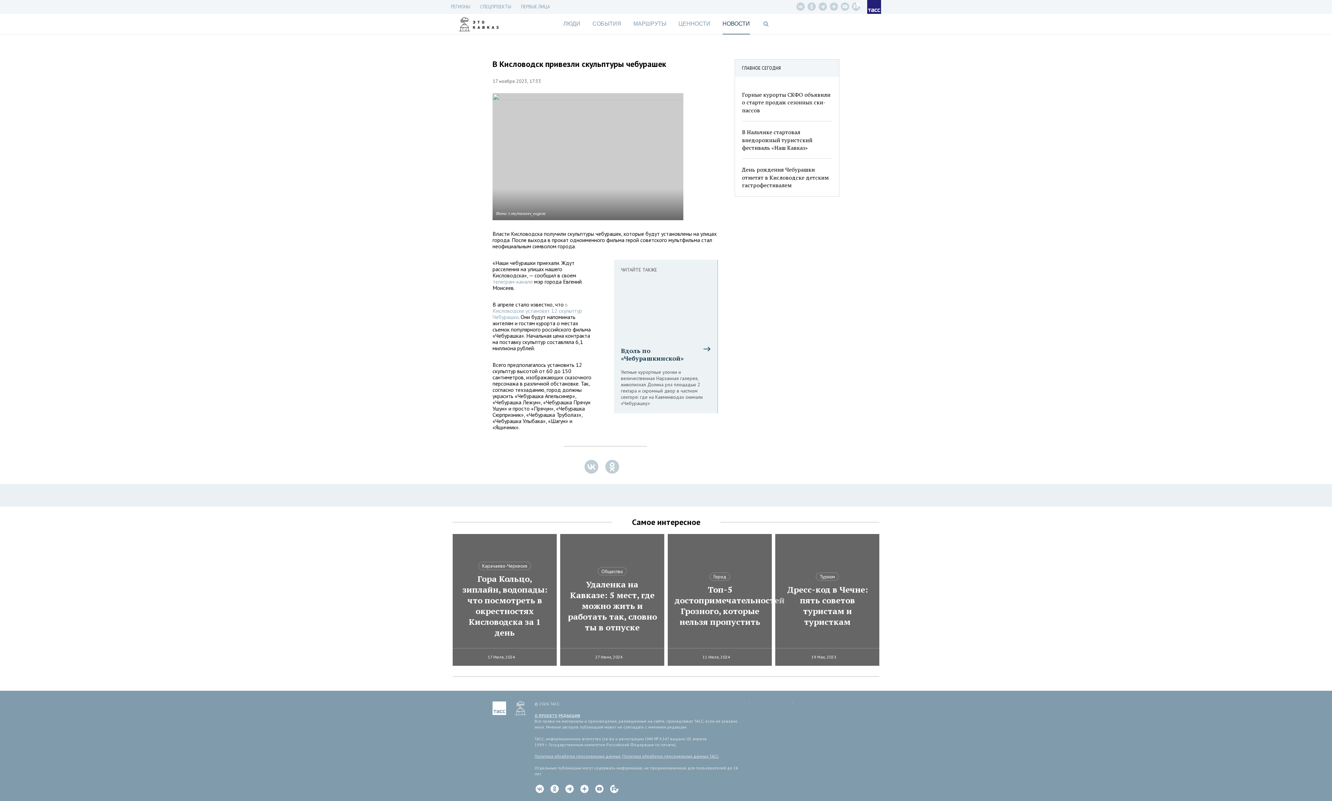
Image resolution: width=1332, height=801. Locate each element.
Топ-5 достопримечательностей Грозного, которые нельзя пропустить (720, 605)
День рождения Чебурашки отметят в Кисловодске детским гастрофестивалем (785, 177)
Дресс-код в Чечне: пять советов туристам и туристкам (827, 605)
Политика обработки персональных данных (578, 756)
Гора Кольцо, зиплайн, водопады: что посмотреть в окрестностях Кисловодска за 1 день (504, 606)
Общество (612, 571)
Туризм (827, 577)
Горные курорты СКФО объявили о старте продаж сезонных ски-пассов (786, 102)
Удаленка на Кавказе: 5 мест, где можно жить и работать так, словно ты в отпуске (612, 606)
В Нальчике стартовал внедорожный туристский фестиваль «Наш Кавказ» (777, 140)
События (606, 24)
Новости (736, 24)
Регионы (460, 7)
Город (720, 577)
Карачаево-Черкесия (504, 566)
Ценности (694, 24)
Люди (571, 24)
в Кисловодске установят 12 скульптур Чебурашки (537, 310)
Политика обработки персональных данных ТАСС (670, 756)
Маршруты (649, 24)
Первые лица (535, 7)
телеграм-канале (513, 281)
